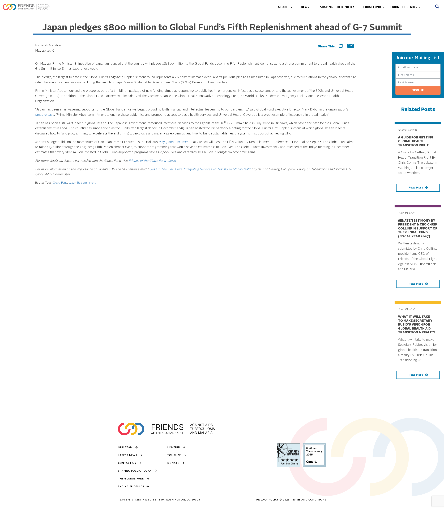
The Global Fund (131, 478)
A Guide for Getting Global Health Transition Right (415, 141)
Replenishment (86, 183)
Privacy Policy (267, 499)
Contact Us (127, 463)
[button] (437, 7)
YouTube (174, 455)
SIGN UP (418, 90)
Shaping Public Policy (337, 7)
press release (44, 114)
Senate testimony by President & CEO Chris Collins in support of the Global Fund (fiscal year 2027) (417, 228)
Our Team (125, 447)
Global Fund (371, 7)
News (305, 7)
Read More (416, 187)
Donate (173, 463)
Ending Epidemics (403, 7)
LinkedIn (173, 447)
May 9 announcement (174, 142)
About (283, 7)
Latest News (127, 455)
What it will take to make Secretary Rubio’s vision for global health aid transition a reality (416, 324)
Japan (72, 183)
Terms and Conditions (308, 499)
